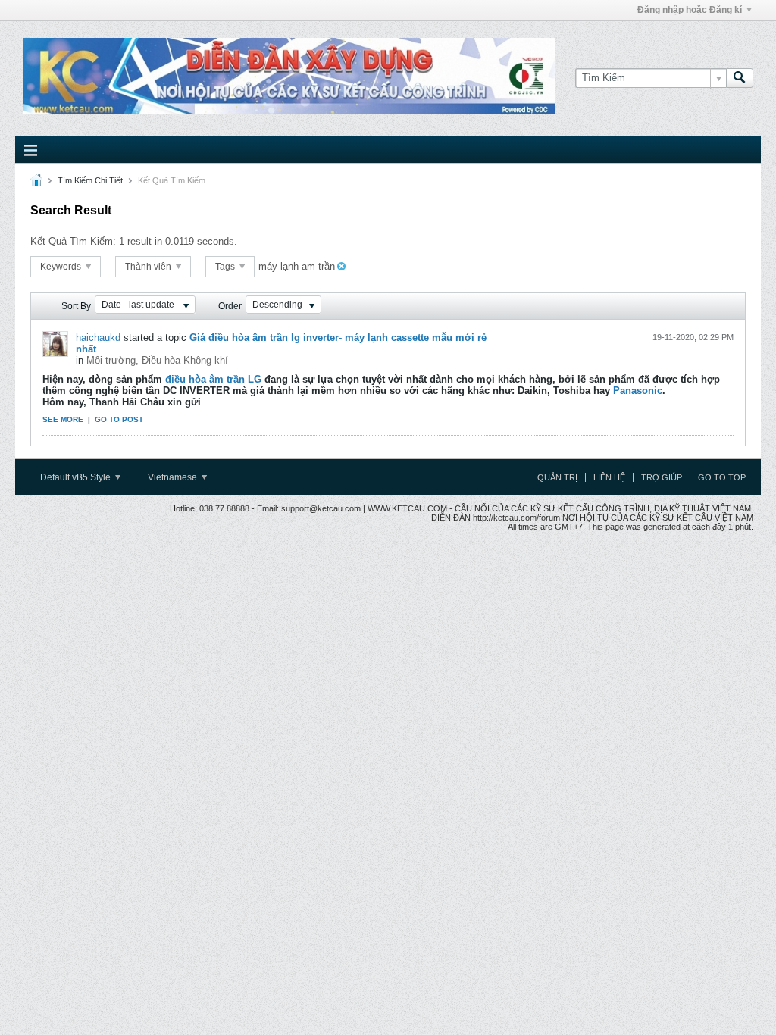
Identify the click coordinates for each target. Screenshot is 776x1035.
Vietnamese (173, 477)
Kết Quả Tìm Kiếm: (73, 241)
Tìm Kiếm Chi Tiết (90, 180)
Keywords (61, 266)
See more (62, 419)
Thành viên (149, 266)
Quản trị (557, 477)
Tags (226, 266)
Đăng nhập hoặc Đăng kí (689, 10)
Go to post (119, 419)
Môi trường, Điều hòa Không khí (157, 360)
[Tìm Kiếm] (739, 78)
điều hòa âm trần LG (213, 379)
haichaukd (98, 337)
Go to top (722, 477)
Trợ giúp (661, 477)
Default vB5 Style (76, 477)
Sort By (76, 306)
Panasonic (636, 390)
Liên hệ (609, 477)
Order (230, 306)
